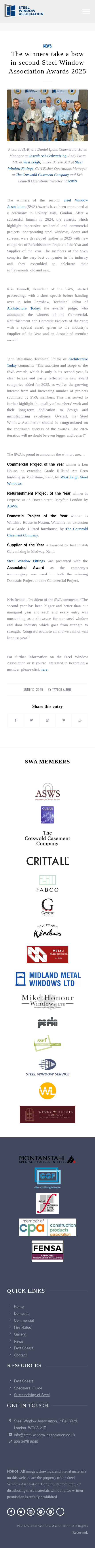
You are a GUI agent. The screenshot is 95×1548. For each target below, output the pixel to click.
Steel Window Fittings (26, 561)
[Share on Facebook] (15, 720)
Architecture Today (23, 308)
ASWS (12, 506)
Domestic (22, 1313)
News (47, 46)
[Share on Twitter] (32, 720)
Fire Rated (22, 1327)
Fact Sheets (24, 1347)
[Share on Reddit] (80, 720)
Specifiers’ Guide (28, 1388)
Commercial (24, 1320)
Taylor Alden (61, 689)
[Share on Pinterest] (64, 720)
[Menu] (86, 11)
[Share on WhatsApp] (48, 720)
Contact (20, 1355)
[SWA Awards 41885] (47, 115)
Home (19, 1306)
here (44, 669)
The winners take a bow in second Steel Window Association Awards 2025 (47, 62)
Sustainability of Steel (32, 1394)
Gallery (20, 1334)
